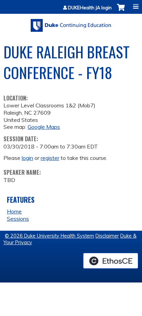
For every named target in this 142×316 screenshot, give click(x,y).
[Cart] (121, 11)
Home (14, 211)
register (50, 157)
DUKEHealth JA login (90, 8)
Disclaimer (107, 236)
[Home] (71, 23)
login (27, 157)
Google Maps (44, 126)
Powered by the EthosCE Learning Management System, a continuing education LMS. (111, 260)
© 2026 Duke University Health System (49, 236)
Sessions (18, 218)
